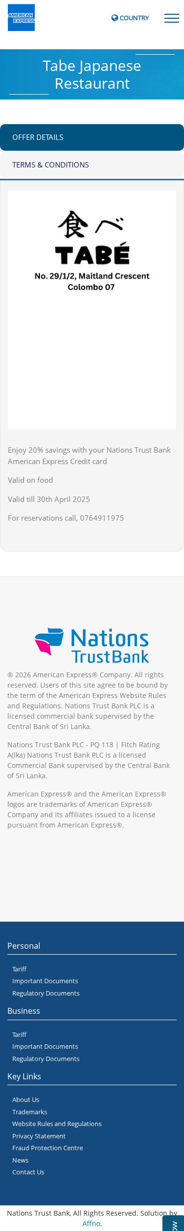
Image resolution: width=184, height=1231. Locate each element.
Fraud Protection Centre (47, 1147)
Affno (91, 1223)
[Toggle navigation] (171, 17)
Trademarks (29, 1111)
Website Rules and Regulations (57, 1123)
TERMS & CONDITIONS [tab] (50, 164)
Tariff (19, 969)
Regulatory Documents (45, 993)
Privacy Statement (39, 1135)
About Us (25, 1099)
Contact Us (28, 1171)
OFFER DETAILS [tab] (37, 137)
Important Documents (45, 980)
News (20, 1160)
